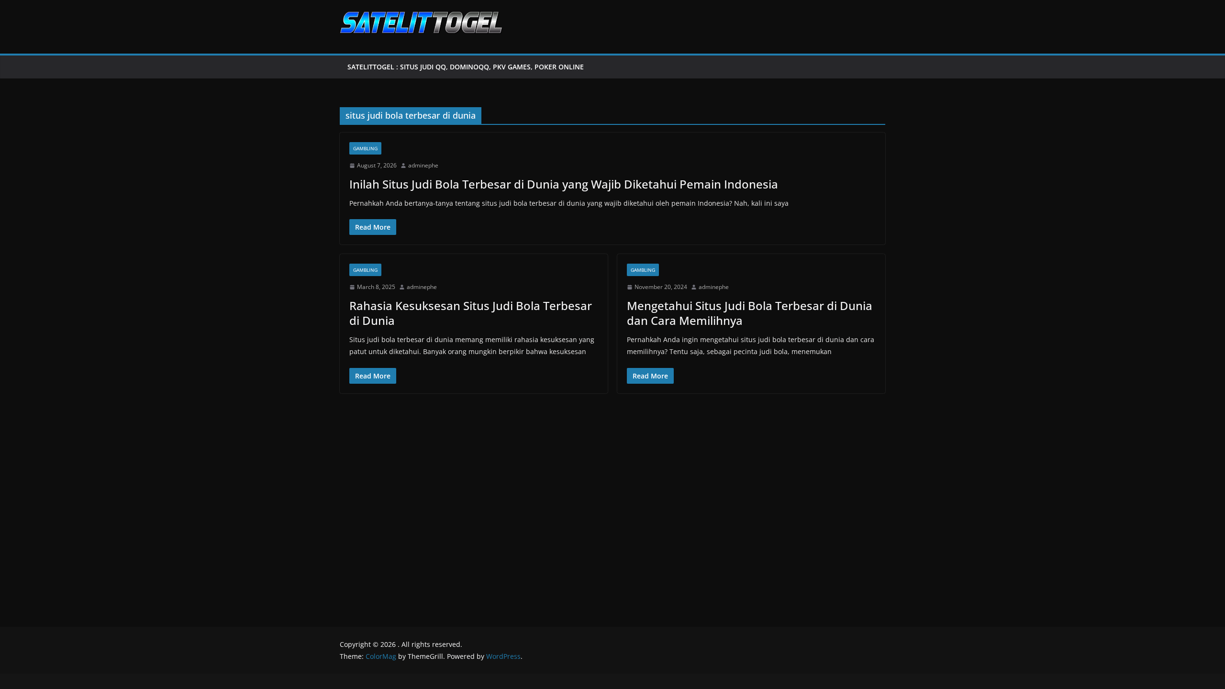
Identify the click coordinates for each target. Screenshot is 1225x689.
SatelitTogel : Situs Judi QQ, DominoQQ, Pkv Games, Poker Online (465, 66)
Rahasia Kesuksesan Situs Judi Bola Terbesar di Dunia (470, 313)
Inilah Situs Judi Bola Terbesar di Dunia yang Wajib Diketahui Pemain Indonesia (563, 184)
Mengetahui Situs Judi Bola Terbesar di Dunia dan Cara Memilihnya (749, 313)
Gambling (365, 148)
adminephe (423, 165)
